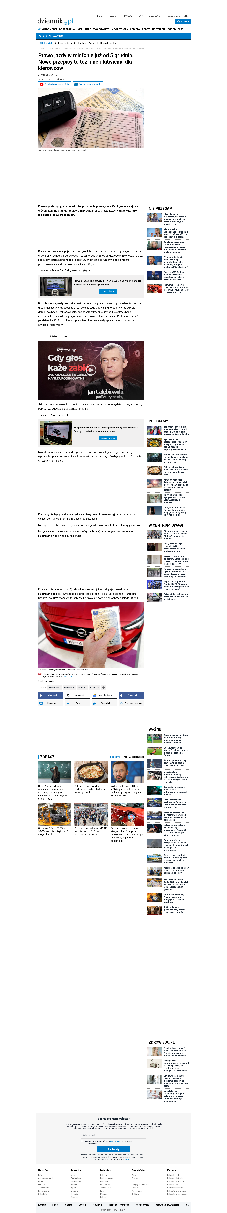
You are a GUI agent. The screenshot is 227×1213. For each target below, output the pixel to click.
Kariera (82, 1205)
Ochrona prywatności (118, 1205)
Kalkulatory (173, 1170)
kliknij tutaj (128, 1159)
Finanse (135, 1178)
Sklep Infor (42, 1194)
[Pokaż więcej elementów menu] (188, 29)
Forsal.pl (41, 1185)
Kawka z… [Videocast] (88, 43)
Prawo (134, 1175)
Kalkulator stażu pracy (176, 1181)
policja (94, 687)
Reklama (68, 1205)
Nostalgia (58, 43)
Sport (73, 1188)
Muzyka (103, 1194)
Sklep (186, 16)
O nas (55, 1205)
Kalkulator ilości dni (175, 1178)
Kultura (103, 1197)
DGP (141, 16)
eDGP (40, 1181)
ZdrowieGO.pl (154, 16)
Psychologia (137, 1191)
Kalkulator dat (173, 1175)
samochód (54, 687)
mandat (82, 687)
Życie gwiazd (105, 1188)
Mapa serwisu (142, 1205)
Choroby (135, 1188)
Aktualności (56, 36)
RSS (187, 1205)
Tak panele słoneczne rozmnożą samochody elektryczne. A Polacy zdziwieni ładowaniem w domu (106, 429)
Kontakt (42, 1205)
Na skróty (43, 1170)
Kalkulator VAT (173, 1185)
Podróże (74, 1194)
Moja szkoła (105, 1185)
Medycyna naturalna (140, 1185)
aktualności (68, 48)
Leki (133, 1181)
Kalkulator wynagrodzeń (177, 1194)
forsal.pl (112, 16)
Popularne (114, 756)
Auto (42, 36)
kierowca (69, 687)
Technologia (76, 1178)
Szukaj (185, 21)
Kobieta (103, 1175)
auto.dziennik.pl (54, 48)
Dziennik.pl (76, 1170)
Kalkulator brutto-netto (176, 1191)
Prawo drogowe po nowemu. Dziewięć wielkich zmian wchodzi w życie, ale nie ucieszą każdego (107, 283)
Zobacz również (108, 291)
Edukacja (104, 1181)
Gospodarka (76, 1181)
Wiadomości (76, 1185)
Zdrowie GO (70, 43)
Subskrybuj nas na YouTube (57, 84)
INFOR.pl (99, 16)
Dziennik (41, 48)
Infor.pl (41, 1175)
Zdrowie (74, 1191)
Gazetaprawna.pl (45, 1178)
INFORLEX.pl (128, 16)
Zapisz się (113, 1149)
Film (102, 1191)
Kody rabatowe (106, 1178)
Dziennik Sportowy (109, 43)
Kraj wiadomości (133, 756)
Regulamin (97, 1205)
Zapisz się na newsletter (90, 84)
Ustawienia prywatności (167, 1205)
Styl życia (135, 1194)
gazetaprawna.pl (173, 16)
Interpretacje (43, 1191)
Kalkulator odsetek (175, 1188)
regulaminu (115, 1141)
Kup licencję (67, 676)
